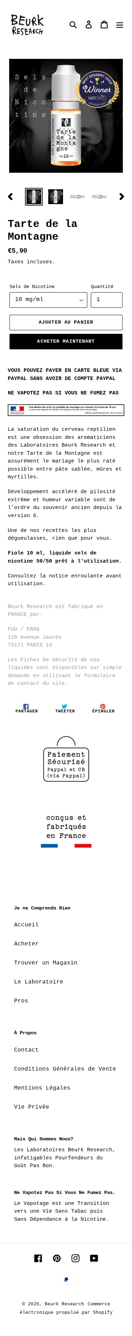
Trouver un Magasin (45, 963)
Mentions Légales (42, 1088)
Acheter (26, 944)
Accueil (26, 925)
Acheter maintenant (66, 341)
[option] (34, 196)
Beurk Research (64, 1304)
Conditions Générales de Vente (65, 1069)
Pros (21, 1001)
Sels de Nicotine (32, 286)
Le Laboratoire (38, 982)
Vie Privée (31, 1107)
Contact (26, 1050)
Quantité (102, 286)
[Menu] (119, 24)
